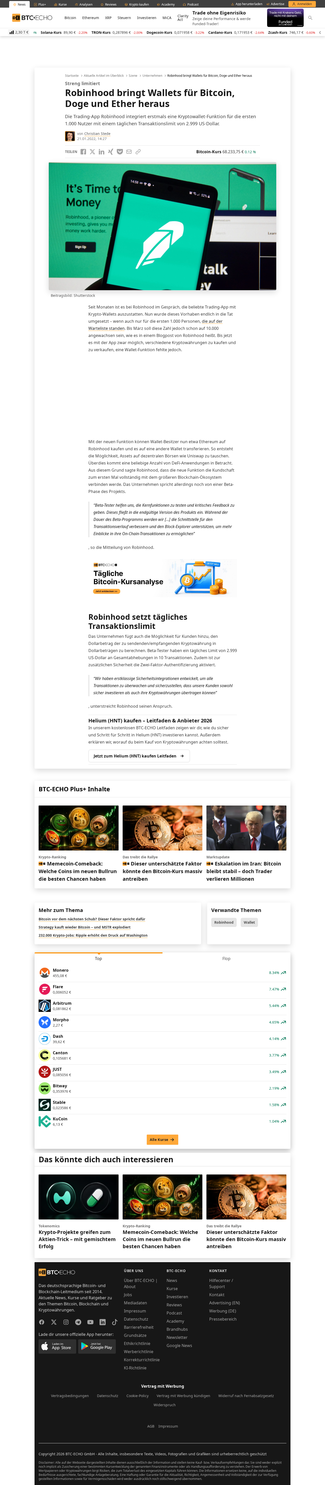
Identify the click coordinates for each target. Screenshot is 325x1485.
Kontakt (216, 1294)
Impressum (135, 1311)
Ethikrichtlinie (137, 1343)
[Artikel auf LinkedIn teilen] (102, 152)
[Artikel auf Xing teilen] (111, 152)
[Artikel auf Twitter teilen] (92, 152)
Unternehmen (152, 76)
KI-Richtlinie (135, 1368)
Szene (133, 76)
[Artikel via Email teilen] (129, 152)
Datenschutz (136, 1319)
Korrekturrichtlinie (142, 1360)
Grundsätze (135, 1335)
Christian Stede (97, 133)
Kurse (172, 1288)
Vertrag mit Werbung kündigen (183, 1395)
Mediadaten (135, 1303)
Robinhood (224, 922)
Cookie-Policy (137, 1395)
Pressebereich (223, 1319)
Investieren (146, 17)
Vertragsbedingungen (70, 1395)
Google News (179, 1345)
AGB (150, 1426)
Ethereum (90, 17)
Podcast (174, 1313)
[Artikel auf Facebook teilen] (83, 152)
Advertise (277, 4)
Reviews (174, 1305)
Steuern (124, 17)
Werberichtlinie (138, 1351)
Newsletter (177, 1337)
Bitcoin (70, 17)
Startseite (72, 76)
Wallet (249, 922)
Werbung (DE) (222, 1311)
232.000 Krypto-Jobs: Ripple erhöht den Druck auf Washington (93, 935)
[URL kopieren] (138, 152)
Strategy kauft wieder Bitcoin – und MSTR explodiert (85, 927)
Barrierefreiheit (139, 1327)
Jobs (128, 1294)
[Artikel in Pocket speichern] (120, 152)
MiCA (166, 17)
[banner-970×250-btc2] (162, 578)
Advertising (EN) (224, 1303)
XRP (108, 17)
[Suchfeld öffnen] (310, 18)
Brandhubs (177, 1329)
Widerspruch (165, 1404)
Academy (175, 1321)
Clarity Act (182, 17)
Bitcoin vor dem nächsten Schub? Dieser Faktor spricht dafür (92, 919)
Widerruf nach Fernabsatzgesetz (246, 1395)
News (172, 1280)
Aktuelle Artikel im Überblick (104, 76)
